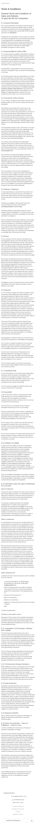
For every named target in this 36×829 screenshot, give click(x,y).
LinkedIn (8, 781)
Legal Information (18, 814)
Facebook (2, 781)
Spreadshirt (13, 32)
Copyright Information (18, 809)
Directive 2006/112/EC (7, 266)
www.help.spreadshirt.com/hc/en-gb (11, 206)
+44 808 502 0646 (19, 799)
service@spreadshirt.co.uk (18, 796)
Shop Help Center (5, 3)
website (22, 506)
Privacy (18, 811)
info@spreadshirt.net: (10, 585)
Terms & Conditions (18, 806)
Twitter (5, 781)
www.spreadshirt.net (7, 150)
